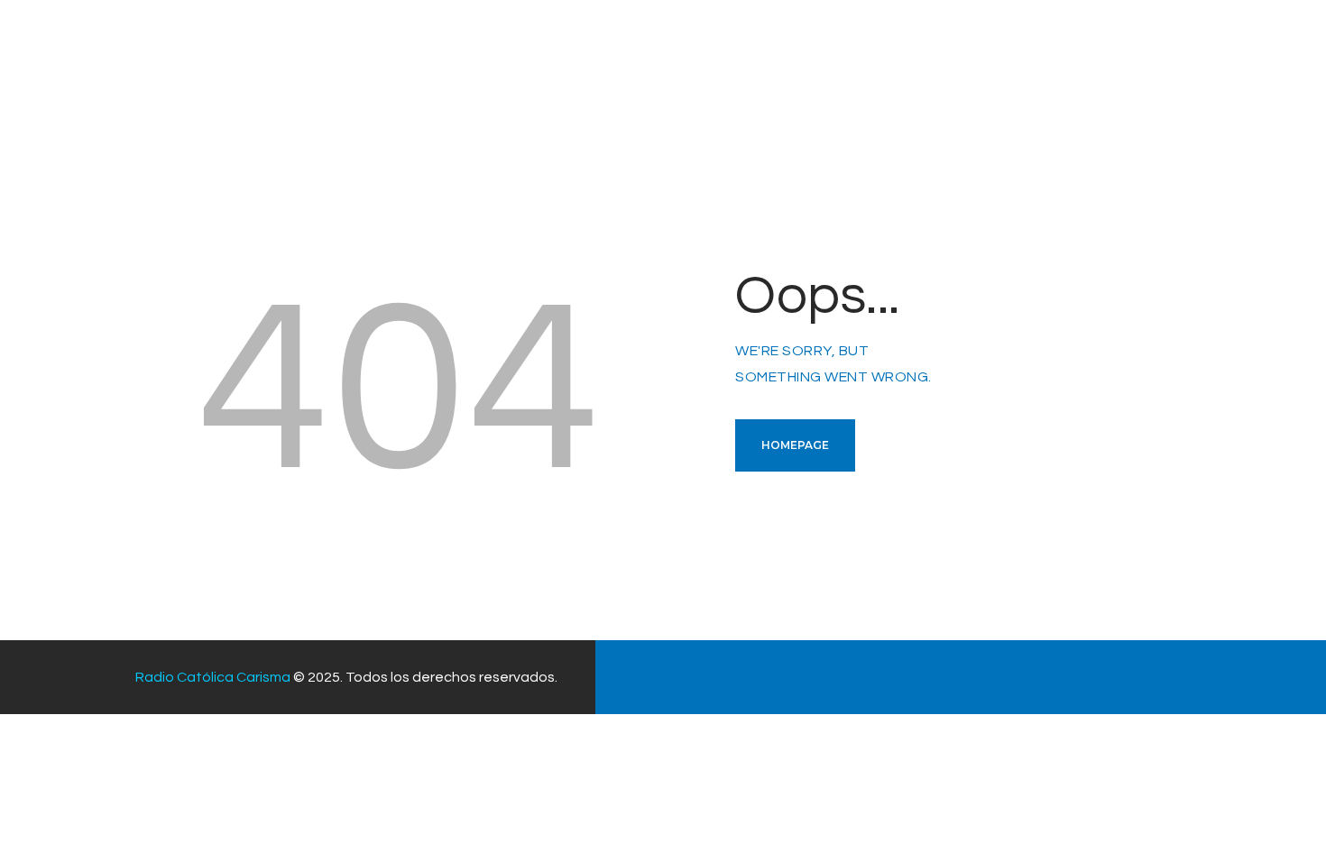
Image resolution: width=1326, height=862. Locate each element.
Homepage (795, 445)
